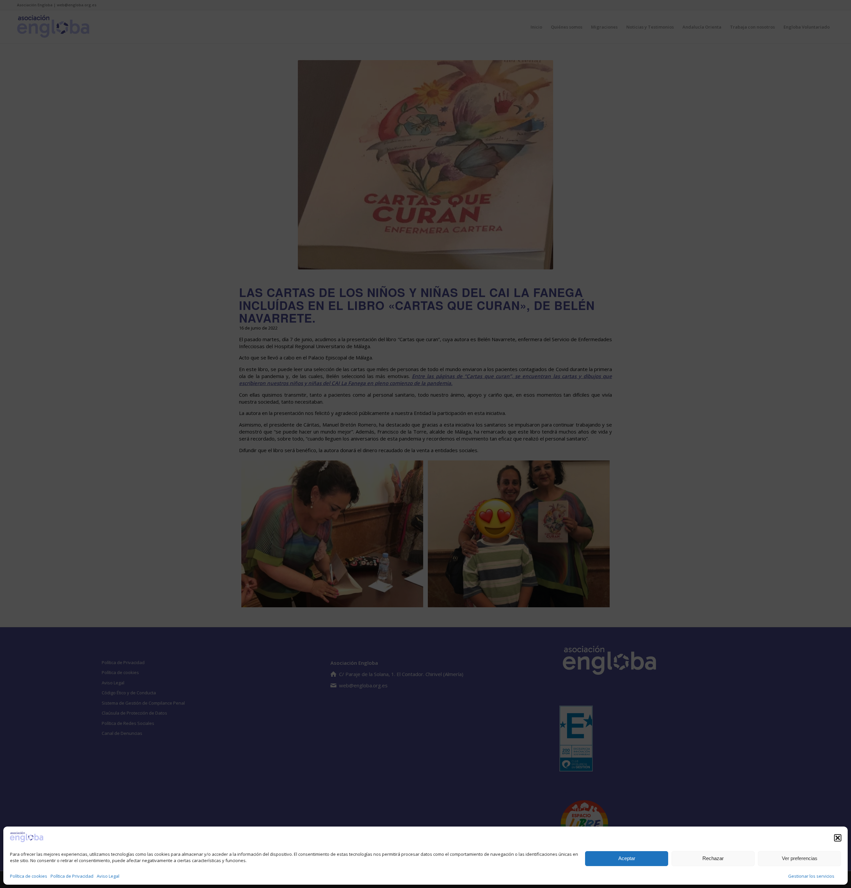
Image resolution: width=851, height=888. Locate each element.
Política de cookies (28, 876)
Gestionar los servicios (811, 876)
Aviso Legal (108, 876)
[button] (837, 838)
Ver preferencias (799, 858)
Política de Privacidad (72, 876)
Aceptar (626, 858)
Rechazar (713, 858)
